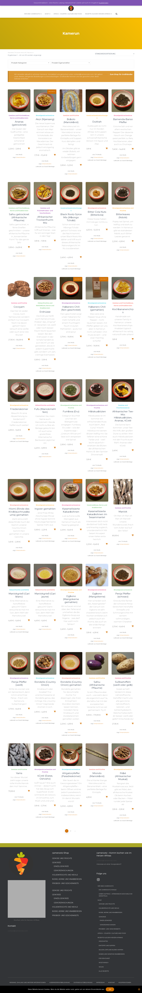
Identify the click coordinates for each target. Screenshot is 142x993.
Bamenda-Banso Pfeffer (123, 121)
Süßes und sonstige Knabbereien (112, 954)
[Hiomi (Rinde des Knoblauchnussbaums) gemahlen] (19, 490)
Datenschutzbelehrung (83, 982)
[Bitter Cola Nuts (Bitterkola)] (97, 193)
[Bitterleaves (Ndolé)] (123, 193)
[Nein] (139, 989)
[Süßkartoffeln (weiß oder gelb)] (123, 663)
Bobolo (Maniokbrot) (71, 121)
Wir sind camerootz (32, 14)
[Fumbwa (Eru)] (71, 390)
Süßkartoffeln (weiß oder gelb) (123, 683)
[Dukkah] (97, 100)
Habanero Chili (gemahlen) (97, 308)
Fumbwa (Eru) (71, 411)
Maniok (123, 511)
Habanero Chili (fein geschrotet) (71, 308)
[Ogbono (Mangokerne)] (97, 575)
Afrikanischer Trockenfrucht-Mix (45, 219)
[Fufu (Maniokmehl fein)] (45, 390)
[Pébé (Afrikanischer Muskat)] (123, 754)
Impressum (100, 982)
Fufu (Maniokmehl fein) (45, 410)
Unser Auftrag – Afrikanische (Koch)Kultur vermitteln (115, 895)
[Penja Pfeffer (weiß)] (19, 663)
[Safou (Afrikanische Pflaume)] (97, 663)
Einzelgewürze (41, 115)
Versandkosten (20, 157)
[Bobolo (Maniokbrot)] (71, 100)
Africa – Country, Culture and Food (68, 14)
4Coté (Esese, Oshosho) (45, 777)
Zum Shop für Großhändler (121, 74)
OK (110, 989)
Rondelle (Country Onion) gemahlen (71, 683)
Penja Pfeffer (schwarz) (122, 595)
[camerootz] (70, 8)
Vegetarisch (103, 962)
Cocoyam (19, 306)
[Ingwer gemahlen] (45, 490)
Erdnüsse (45, 311)
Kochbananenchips (123, 311)
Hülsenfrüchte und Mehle (45, 405)
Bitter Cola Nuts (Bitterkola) (97, 213)
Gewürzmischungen (63, 871)
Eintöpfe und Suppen (107, 945)
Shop (47, 14)
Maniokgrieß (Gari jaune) (45, 595)
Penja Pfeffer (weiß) (19, 683)
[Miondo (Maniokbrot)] (97, 754)
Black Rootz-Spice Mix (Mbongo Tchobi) (71, 217)
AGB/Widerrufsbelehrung (59, 982)
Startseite (11, 52)
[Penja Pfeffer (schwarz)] (123, 575)
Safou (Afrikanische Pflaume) (97, 685)
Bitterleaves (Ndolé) (123, 216)
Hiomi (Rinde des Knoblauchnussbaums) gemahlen (19, 511)
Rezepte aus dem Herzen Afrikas (98, 14)
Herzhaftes (103, 941)
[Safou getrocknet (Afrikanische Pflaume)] (19, 193)
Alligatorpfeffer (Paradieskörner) (71, 775)
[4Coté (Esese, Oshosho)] (45, 754)
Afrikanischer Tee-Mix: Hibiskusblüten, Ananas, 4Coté (123, 416)
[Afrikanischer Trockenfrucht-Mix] (45, 193)
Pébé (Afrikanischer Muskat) (123, 776)
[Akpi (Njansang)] (45, 100)
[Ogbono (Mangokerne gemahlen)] (71, 575)
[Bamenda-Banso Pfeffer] (123, 100)
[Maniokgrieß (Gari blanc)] (19, 575)
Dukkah (97, 121)
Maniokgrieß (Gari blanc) (19, 595)
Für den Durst (104, 958)
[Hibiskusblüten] (97, 390)
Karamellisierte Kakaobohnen (71, 510)
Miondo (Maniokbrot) (97, 775)
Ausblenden (103, 3)
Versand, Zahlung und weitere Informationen (27, 982)
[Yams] (19, 754)
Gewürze (50, 115)
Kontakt (111, 982)
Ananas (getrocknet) (19, 123)
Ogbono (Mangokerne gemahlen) (71, 599)
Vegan (101, 967)
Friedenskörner (19, 409)
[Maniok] (123, 491)
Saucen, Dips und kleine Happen (111, 950)
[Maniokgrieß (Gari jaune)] (45, 575)
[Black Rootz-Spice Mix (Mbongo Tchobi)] (71, 193)
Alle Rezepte (104, 971)
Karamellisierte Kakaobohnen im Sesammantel (97, 514)
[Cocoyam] (19, 288)
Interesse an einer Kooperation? (109, 864)
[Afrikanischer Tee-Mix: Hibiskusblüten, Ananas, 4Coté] (123, 390)
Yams (19, 773)
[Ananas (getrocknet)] (19, 100)
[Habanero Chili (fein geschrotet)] (71, 288)
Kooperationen (125, 982)
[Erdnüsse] (45, 288)
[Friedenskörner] (19, 390)
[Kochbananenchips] (123, 288)
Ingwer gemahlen (45, 508)
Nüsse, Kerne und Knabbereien (67, 879)
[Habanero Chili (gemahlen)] (97, 288)
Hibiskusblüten (97, 411)
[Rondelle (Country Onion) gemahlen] (71, 663)
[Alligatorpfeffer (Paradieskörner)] (71, 754)
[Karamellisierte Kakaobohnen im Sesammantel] (97, 490)
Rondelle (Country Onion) (45, 683)
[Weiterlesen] (29, 148)
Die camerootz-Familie (107, 890)
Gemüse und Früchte (17, 115)
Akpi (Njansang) (45, 119)
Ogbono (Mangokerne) (97, 595)
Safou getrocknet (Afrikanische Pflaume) (19, 217)
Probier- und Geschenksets (65, 883)
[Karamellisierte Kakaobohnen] (71, 490)
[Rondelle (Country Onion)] (45, 663)
